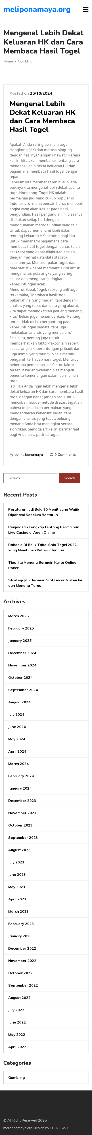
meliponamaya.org (28, 9)
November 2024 (22, 665)
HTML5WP (59, 1128)
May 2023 (16, 886)
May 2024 (16, 739)
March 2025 (18, 616)
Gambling (16, 1077)
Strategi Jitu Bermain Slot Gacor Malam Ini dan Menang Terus (45, 583)
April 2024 (17, 751)
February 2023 (21, 923)
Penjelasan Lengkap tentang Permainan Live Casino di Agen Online (43, 530)
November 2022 (22, 960)
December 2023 (22, 800)
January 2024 (20, 788)
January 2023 (20, 936)
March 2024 (18, 763)
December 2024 (22, 653)
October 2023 (20, 825)
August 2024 (19, 702)
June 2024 (17, 726)
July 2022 (16, 1010)
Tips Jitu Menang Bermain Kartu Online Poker (42, 565)
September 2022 (23, 985)
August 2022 (19, 997)
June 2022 (17, 1022)
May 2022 (16, 1034)
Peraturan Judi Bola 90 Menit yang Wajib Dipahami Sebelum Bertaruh (43, 512)
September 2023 (23, 837)
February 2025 (21, 628)
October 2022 (20, 973)
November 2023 (22, 813)
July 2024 (16, 714)
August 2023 (19, 850)
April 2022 (17, 1047)
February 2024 (21, 776)
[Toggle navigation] (85, 9)
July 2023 (16, 862)
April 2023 (17, 899)
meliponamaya (31, 454)
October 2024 (20, 677)
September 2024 (23, 689)
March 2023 (18, 911)
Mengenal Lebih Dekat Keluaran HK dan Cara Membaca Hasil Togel (43, 116)
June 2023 (17, 874)
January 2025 (20, 640)
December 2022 (22, 948)
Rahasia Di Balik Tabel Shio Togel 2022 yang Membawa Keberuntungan (42, 547)
